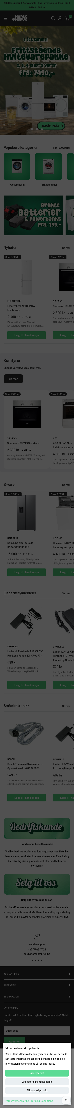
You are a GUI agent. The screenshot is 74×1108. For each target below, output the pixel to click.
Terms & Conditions (42, 1100)
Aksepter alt (37, 1073)
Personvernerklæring (17, 1100)
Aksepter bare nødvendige (37, 1081)
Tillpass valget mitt (37, 1090)
